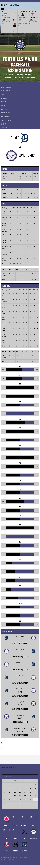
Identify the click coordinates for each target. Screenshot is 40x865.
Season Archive (5, 113)
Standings (4, 98)
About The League (6, 87)
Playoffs (3, 105)
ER (35, 269)
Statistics (4, 109)
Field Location (5, 128)
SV (23, 269)
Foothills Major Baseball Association (20, 64)
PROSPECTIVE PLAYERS (7, 120)
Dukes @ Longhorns (20, 643)
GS (14, 269)
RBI (35, 208)
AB (14, 208)
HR (31, 208)
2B (24, 208)
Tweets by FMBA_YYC (9, 767)
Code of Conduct (6, 91)
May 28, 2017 (20, 702)
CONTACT (3, 124)
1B (20, 208)
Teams (2, 94)
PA (10, 208)
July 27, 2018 (20, 649)
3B (27, 208)
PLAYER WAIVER (5, 117)
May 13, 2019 (20, 636)
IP (10, 269)
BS (26, 269)
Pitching (4, 269)
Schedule (4, 102)
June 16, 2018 (20, 662)
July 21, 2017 (20, 689)
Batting (4, 208)
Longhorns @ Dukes (20, 656)
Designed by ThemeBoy (7, 859)
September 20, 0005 (20, 728)
